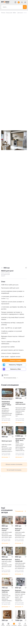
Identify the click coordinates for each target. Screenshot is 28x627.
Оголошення (14, 625)
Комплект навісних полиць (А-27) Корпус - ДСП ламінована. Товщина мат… (20, 597)
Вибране (19, 625)
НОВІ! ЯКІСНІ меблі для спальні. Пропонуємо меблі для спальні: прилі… (7, 535)
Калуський (9, 12)
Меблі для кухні (7, 441)
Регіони (3, 12)
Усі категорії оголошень (14, 470)
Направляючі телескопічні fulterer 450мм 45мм (6, 404)
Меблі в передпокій (18, 560)
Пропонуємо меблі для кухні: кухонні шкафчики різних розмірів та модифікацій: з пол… (21, 412)
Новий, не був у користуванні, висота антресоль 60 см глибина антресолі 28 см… (20, 447)
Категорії (8, 625)
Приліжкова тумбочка (5, 591)
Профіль (25, 625)
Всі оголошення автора (10, 377)
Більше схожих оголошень (14, 464)
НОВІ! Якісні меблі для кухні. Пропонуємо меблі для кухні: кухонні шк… (7, 565)
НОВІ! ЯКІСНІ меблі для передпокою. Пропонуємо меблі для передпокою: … (20, 566)
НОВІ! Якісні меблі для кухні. (21, 403)
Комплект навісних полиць (20, 591)
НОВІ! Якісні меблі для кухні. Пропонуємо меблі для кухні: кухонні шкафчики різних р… (7, 448)
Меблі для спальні (5, 529)
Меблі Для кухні (18, 12)
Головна (3, 625)
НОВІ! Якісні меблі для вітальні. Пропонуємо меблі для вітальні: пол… (20, 535)
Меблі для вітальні (18, 529)
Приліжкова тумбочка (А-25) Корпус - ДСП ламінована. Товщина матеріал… (7, 597)
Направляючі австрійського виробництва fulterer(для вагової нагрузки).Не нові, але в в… (7, 412)
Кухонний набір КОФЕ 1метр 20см (20, 440)
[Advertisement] (14, 490)
